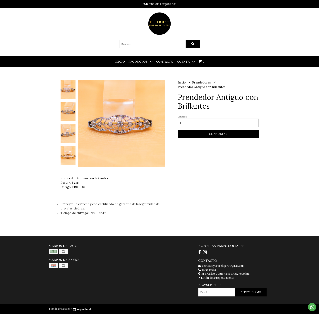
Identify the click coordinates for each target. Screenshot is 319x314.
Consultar (218, 134)
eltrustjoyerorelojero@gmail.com (222, 265)
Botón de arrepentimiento (217, 277)
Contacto (164, 61)
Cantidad (182, 116)
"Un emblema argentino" (159, 4)
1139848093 (208, 270)
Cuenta (183, 61)
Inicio (120, 61)
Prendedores (202, 82)
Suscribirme (251, 292)
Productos (138, 61)
